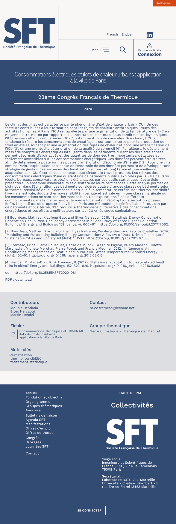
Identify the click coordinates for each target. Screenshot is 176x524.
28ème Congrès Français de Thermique (88, 97)
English (127, 34)
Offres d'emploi (39, 428)
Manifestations (38, 424)
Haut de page (132, 393)
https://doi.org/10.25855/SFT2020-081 (45, 273)
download (23, 279)
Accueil (32, 393)
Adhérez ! (165, 3)
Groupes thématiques (44, 406)
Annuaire (33, 410)
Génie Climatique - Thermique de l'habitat (125, 331)
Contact (32, 453)
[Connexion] (150, 49)
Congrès (32, 438)
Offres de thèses (39, 433)
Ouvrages (33, 442)
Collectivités (132, 405)
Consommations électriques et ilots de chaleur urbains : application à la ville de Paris (42, 334)
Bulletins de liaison (41, 415)
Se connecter (89, 510)
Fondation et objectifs (44, 397)
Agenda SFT (36, 420)
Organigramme (38, 402)
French (112, 34)
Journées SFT (37, 446)
